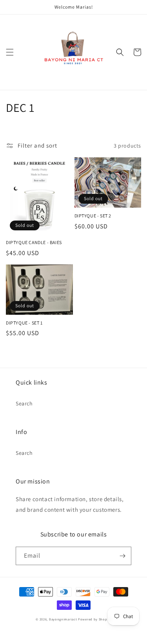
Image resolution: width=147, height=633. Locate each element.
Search (24, 403)
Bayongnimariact (63, 619)
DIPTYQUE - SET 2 (93, 216)
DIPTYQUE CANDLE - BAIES (34, 242)
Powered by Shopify (94, 619)
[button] (9, 52)
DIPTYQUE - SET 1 (24, 323)
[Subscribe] (122, 556)
